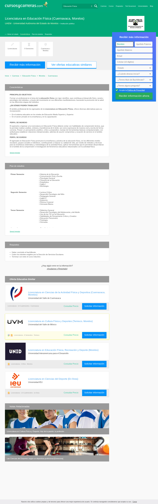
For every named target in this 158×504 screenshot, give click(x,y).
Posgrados (119, 6)
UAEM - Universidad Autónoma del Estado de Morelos (31, 23)
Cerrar (135, 502)
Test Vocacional (130, 6)
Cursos (111, 6)
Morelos (42, 76)
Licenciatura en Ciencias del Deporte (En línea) (53, 378)
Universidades (143, 6)
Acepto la (132, 90)
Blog (151, 6)
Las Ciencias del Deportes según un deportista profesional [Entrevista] (35, 458)
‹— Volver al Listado (11, 34)
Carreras (104, 6)
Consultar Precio (71, 335)
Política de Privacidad (136, 90)
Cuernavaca (53, 76)
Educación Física (29, 76)
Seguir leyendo (15, 153)
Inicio (7, 76)
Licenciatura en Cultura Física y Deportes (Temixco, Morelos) (60, 321)
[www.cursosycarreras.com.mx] (26, 6)
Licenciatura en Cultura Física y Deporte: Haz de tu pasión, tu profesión (35, 431)
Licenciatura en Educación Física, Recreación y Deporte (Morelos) (63, 350)
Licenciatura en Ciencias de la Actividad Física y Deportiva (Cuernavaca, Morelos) (66, 293)
